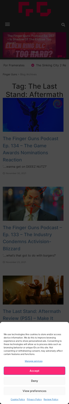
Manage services (34, 361)
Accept (34, 370)
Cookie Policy (18, 399)
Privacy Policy (34, 399)
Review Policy (51, 399)
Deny (34, 381)
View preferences (34, 391)
